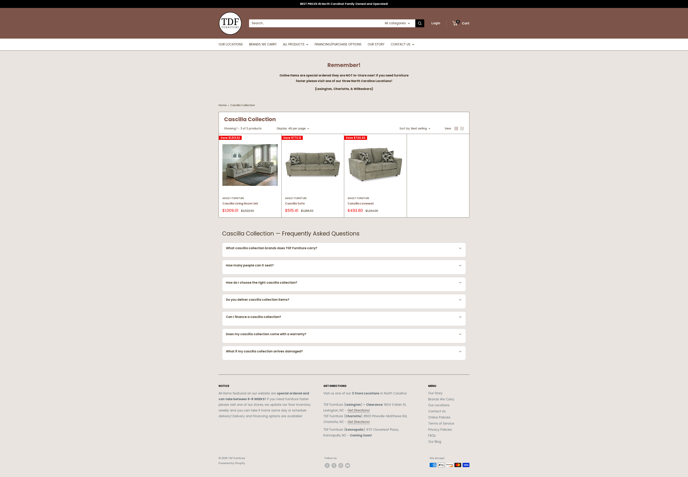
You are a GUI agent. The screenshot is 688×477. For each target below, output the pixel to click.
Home (223, 105)
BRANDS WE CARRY (263, 44)
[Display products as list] (462, 128)
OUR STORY (376, 44)
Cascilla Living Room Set (240, 203)
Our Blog (434, 441)
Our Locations (439, 405)
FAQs (432, 435)
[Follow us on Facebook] (327, 465)
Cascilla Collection (242, 105)
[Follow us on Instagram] (340, 465)
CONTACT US (400, 44)
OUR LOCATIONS (231, 44)
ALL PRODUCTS (293, 44)
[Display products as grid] (456, 128)
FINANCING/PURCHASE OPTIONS (338, 44)
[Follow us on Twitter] (333, 465)
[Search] (419, 23)
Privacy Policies (440, 429)
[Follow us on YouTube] (347, 465)
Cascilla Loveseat (361, 203)
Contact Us (437, 411)
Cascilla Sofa (295, 203)
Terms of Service (441, 423)
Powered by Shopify (232, 463)
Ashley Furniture (233, 198)
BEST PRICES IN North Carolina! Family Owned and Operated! (344, 4)
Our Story (435, 393)
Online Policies (439, 417)
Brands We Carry (441, 399)
